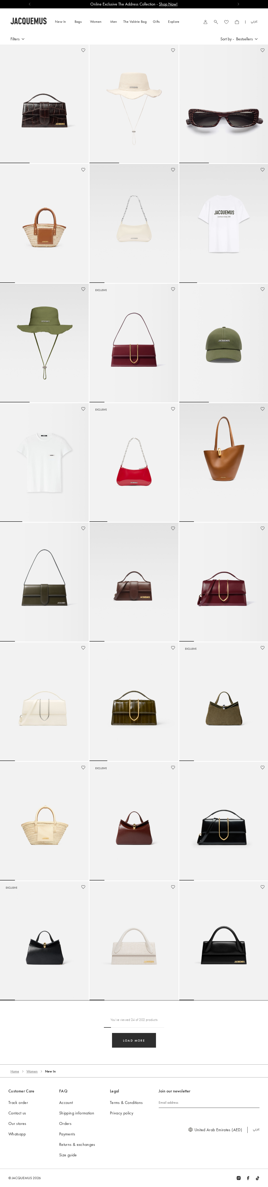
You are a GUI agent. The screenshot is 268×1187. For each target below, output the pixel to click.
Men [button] (113, 21)
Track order (18, 1102)
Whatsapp (17, 1134)
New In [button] (60, 21)
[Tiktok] (257, 1177)
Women (32, 1071)
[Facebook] (248, 1177)
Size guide (68, 1155)
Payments (67, 1134)
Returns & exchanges (77, 1144)
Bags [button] (78, 21)
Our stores (17, 1123)
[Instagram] (239, 1177)
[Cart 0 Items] (237, 22)
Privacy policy (121, 1113)
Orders (65, 1123)
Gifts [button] (156, 21)
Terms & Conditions (126, 1102)
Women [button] (96, 21)
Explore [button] (173, 21)
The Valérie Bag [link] (135, 21)
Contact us (17, 1113)
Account (66, 1102)
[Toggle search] (216, 22)
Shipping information (76, 1113)
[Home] (28, 20)
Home (14, 1071)
